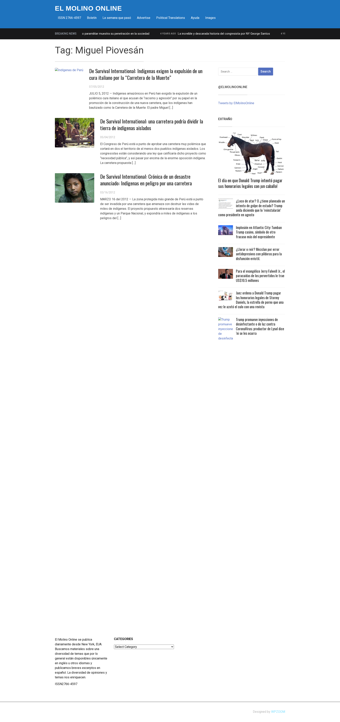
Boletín (92, 18)
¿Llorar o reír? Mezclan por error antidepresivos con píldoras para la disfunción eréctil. (259, 254)
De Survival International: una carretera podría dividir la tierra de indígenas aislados (151, 124)
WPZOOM (278, 712)
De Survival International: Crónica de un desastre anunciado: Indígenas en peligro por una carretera (146, 180)
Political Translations (170, 18)
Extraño (225, 119)
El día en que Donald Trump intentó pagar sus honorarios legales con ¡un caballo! (250, 183)
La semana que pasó (117, 18)
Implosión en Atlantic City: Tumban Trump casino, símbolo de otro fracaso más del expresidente (259, 232)
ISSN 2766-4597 (69, 18)
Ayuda (195, 18)
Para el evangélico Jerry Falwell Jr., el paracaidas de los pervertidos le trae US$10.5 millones (260, 276)
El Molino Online (88, 8)
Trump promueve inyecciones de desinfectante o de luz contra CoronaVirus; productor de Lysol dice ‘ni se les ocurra (260, 326)
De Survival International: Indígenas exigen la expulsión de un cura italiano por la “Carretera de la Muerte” (145, 74)
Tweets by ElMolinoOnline (236, 103)
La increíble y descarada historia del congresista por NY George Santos (214, 33)
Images (210, 18)
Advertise (143, 18)
